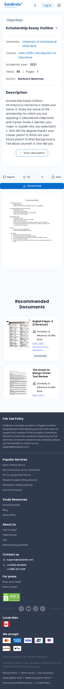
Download (34, 186)
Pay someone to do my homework (21, 469)
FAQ (5, 539)
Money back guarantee (15, 544)
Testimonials (10, 534)
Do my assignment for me (17, 474)
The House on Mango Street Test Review (42, 373)
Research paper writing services (20, 479)
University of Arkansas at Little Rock (39, 44)
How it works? (10, 529)
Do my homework (12, 489)
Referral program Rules (37, 677)
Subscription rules (12, 677)
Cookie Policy (43, 682)
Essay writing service (14, 464)
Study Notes (9, 514)
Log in (47, 5)
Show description (34, 153)
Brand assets (10, 586)
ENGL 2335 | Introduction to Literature (37, 55)
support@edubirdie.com (16, 446)
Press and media (12, 581)
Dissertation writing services (18, 484)
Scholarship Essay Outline (29, 28)
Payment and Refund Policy (18, 682)
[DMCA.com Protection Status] (32, 597)
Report (11, 176)
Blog (5, 509)
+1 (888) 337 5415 (16, 569)
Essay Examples (11, 504)
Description (16, 92)
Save (58, 176)
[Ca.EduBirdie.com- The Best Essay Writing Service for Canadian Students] (6, 626)
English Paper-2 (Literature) (43, 323)
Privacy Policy (10, 672)
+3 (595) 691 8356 (16, 565)
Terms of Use (27, 672)
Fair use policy (45, 672)
